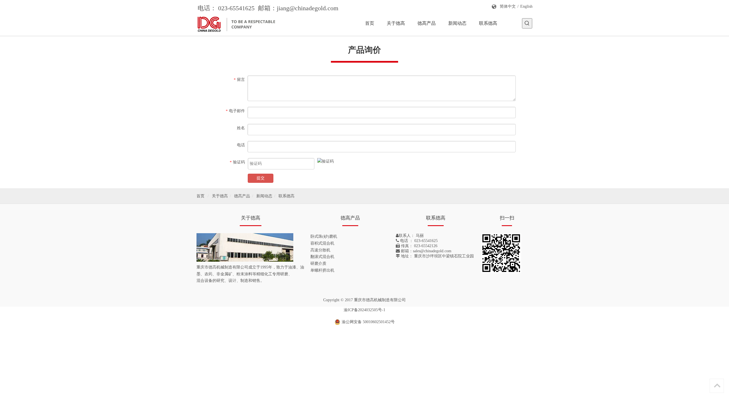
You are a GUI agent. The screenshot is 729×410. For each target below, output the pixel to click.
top (717, 385)
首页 (200, 196)
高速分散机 (320, 250)
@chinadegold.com (313, 8)
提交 (261, 178)
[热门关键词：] (527, 23)
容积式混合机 (322, 243)
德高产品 (242, 196)
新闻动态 (264, 196)
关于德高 (220, 196)
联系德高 (286, 196)
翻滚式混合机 (322, 257)
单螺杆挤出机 (322, 270)
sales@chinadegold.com (432, 251)
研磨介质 (318, 263)
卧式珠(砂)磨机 (323, 236)
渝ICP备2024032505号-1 (364, 310)
